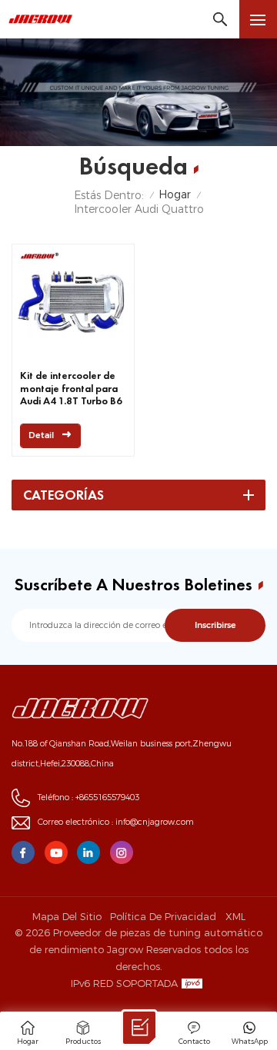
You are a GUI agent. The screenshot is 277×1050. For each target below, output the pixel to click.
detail (41, 435)
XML (235, 916)
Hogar (175, 195)
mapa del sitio (67, 916)
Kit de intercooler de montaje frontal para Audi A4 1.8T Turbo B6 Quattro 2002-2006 (71, 389)
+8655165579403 (107, 797)
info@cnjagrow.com (154, 822)
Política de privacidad (163, 916)
